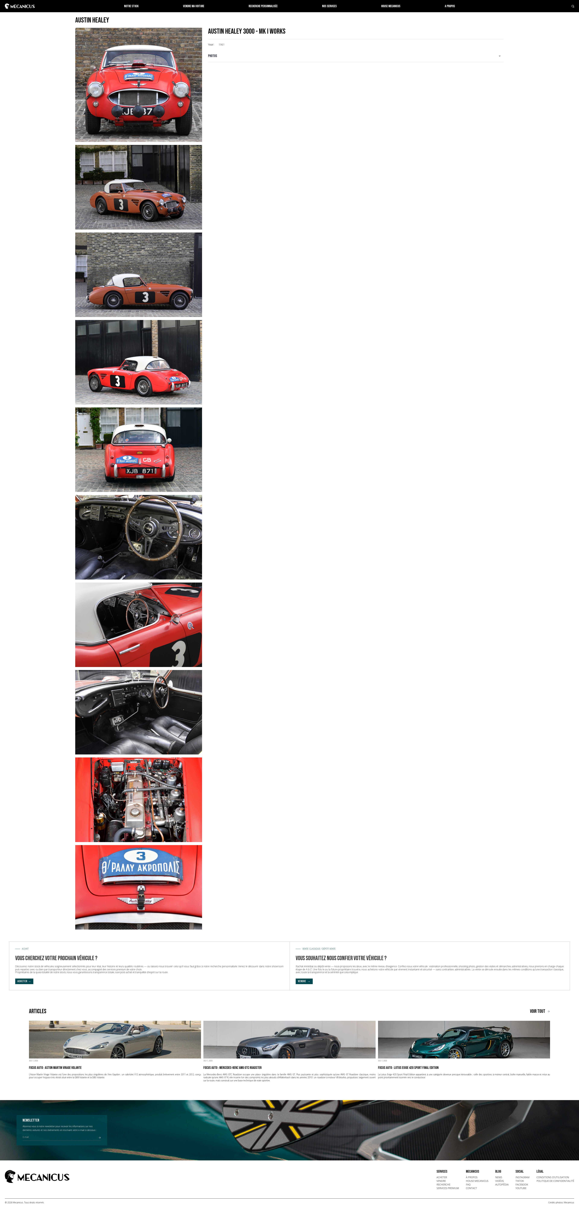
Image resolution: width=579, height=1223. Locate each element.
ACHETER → (24, 981)
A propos (450, 6)
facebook (522, 1184)
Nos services (329, 6)
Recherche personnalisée (263, 6)
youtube (521, 1188)
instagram (523, 1177)
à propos (472, 1177)
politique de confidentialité (555, 1181)
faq (468, 1184)
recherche (443, 1184)
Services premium (448, 1188)
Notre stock (131, 6)
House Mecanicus (390, 6)
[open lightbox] (138, 85)
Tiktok (520, 1181)
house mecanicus (477, 1181)
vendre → (304, 981)
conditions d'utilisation (552, 1177)
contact (471, 1188)
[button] (356, 56)
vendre (441, 1181)
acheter (442, 1177)
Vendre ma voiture (193, 6)
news (498, 1177)
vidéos (499, 1181)
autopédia (502, 1184)
